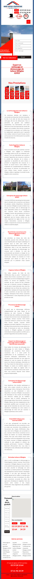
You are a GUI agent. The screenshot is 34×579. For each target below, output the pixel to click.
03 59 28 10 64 (25, 10)
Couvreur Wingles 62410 (27, 543)
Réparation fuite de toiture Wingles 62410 (27, 553)
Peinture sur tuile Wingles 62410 (6, 551)
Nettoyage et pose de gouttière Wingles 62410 (7, 545)
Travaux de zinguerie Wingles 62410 (17, 553)
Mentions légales (17, 576)
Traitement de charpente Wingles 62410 (27, 548)
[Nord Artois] (13, 5)
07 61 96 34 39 (25, 12)
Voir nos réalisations (9, 58)
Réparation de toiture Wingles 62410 (17, 548)
